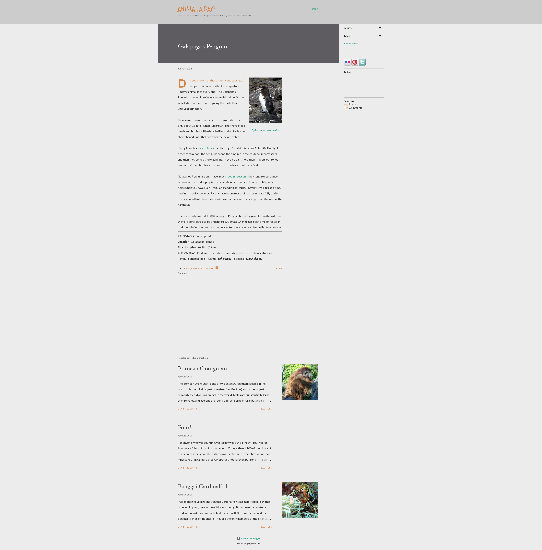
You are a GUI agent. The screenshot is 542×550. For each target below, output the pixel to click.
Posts (352, 104)
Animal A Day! (196, 9)
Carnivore (197, 268)
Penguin (208, 268)
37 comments (194, 527)
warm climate (205, 148)
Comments (355, 107)
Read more (266, 409)
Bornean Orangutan (202, 368)
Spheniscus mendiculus (265, 130)
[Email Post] (217, 268)
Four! (184, 427)
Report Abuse (351, 43)
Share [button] (279, 268)
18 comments (194, 468)
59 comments (194, 409)
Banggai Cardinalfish (203, 486)
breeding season (235, 176)
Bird (188, 268)
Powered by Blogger (250, 538)
